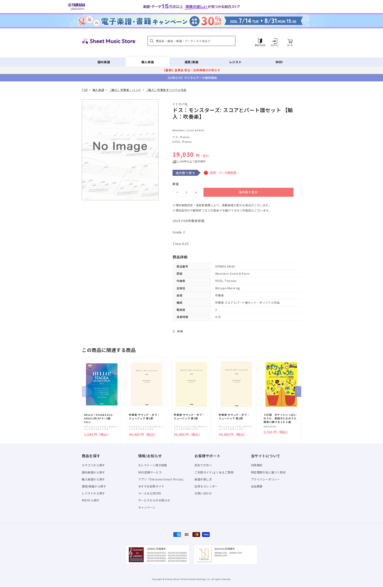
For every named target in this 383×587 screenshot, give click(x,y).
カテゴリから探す (93, 465)
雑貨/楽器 (191, 62)
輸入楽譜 (147, 62)
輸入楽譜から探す (93, 479)
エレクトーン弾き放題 (152, 465)
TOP (85, 90)
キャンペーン (147, 507)
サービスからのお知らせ (154, 500)
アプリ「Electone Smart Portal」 (161, 479)
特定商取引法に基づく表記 (268, 472)
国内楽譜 (104, 62)
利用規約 (257, 465)
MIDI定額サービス (150, 472)
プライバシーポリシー (265, 479)
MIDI (279, 62)
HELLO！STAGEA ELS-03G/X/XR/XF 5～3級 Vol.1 (98, 418)
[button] (191, 41)
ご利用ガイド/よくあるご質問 (213, 472)
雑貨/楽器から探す (94, 486)
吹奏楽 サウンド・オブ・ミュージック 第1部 (144, 416)
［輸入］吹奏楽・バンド (125, 90)
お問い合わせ (203, 493)
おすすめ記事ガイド (151, 486)
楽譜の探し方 (203, 479)
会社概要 (257, 486)
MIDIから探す (91, 500)
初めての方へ (203, 465)
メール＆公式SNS (149, 493)
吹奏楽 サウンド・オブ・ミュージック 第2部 (234, 416)
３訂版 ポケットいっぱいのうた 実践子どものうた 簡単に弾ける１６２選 (281, 418)
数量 (176, 184)
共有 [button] (180, 331)
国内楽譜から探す (93, 472)
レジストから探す (93, 493)
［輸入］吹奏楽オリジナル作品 (166, 90)
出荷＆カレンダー (206, 486)
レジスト (235, 62)
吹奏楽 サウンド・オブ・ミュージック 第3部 (189, 416)
